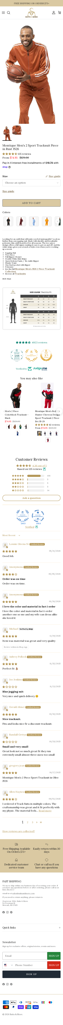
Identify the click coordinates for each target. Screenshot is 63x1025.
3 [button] (32, 822)
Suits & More (16, 1014)
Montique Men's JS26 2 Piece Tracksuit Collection (30, 270)
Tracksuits (20, 273)
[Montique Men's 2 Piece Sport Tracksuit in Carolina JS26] (34, 221)
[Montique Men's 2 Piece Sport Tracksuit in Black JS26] (8, 221)
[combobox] (8, 965)
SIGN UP (54, 955)
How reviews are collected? (18, 831)
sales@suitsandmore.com (23, 893)
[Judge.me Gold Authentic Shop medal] (17, 355)
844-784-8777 (8, 889)
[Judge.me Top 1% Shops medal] (31, 355)
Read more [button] (45, 810)
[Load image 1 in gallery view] (31, 71)
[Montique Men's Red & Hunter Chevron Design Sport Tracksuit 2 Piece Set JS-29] (47, 440)
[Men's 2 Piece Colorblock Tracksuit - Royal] (17, 433)
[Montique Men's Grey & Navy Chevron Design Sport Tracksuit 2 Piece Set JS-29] (50, 434)
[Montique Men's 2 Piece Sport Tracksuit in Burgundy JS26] (21, 221)
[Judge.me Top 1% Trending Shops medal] (46, 355)
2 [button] (27, 822)
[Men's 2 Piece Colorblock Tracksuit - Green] (20, 427)
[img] (9, 551)
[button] (10, 153)
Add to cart (31, 202)
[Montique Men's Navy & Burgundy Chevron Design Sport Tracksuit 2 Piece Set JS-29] (56, 434)
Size (5, 176)
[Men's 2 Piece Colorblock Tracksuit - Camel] (14, 427)
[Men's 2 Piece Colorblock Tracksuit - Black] (9, 427)
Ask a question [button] (31, 497)
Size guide (8, 191)
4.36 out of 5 (39, 465)
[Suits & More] (31, 13)
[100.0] (23, 516)
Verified (29, 526)
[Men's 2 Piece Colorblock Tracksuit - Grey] (26, 427)
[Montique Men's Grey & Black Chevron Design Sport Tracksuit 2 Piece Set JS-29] (45, 434)
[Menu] (3, 12)
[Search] (10, 12)
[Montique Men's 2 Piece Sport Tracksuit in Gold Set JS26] (47, 221)
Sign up (31, 974)
